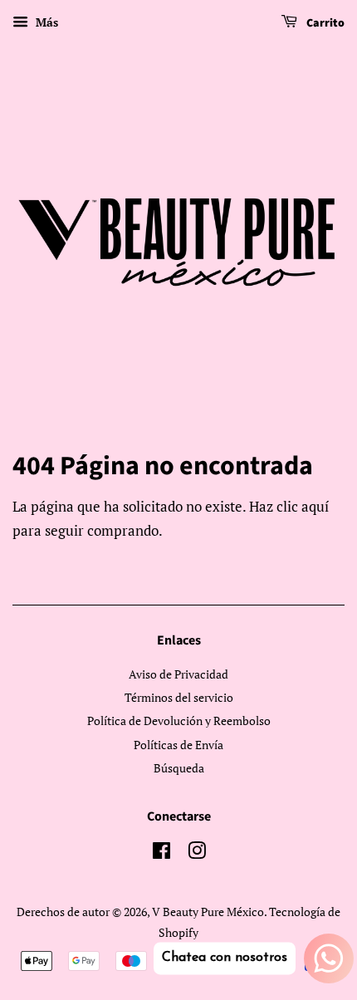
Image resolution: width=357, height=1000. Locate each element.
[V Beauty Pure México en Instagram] (197, 853)
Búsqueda (179, 768)
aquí (315, 506)
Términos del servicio (179, 697)
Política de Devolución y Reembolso (179, 720)
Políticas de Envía (178, 744)
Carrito (324, 23)
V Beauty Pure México (208, 911)
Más (45, 22)
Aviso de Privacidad (178, 674)
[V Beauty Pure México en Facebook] (161, 853)
